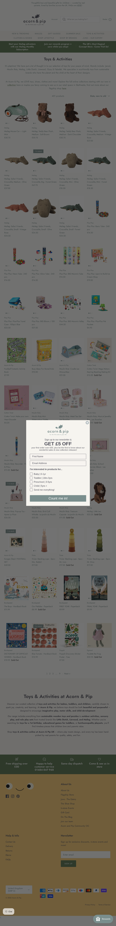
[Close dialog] (87, 422)
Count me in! (58, 498)
